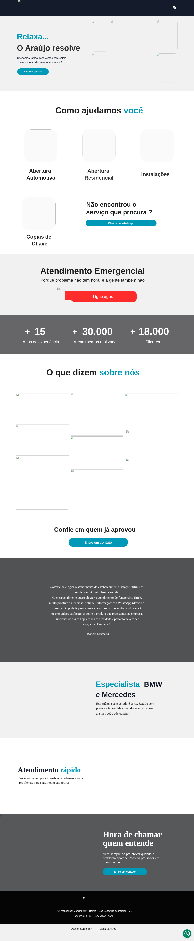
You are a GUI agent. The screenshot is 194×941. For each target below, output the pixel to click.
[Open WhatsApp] (187, 933)
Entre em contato (33, 71)
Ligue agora (104, 296)
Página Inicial (158, 8)
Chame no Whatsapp (121, 223)
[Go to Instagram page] (174, 7)
